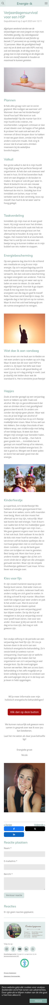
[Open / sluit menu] (46, 3)
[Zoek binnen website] (3, 3)
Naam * (7, 848)
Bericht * (8, 874)
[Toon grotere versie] (24, 79)
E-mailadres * (10, 861)
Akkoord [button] (38, 1001)
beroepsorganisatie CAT (11, 956)
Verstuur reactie (14, 895)
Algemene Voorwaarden (12, 976)
